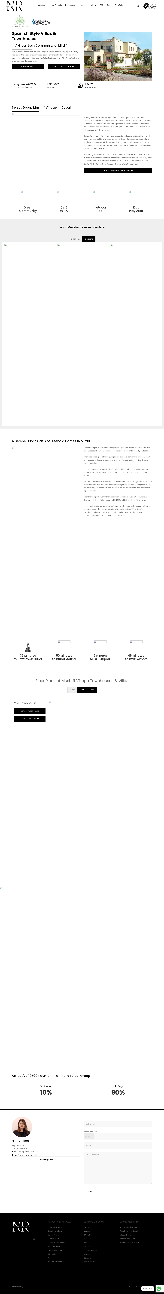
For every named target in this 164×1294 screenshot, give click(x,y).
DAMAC (87, 1235)
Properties (41, 5)
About (93, 5)
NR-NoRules (119, 5)
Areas (83, 5)
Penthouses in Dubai (128, 1239)
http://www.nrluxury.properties (26, 1155)
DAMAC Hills (52, 1254)
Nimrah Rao (20, 1141)
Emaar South (53, 1235)
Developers (70, 5)
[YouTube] (19, 1239)
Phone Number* (90, 1134)
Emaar (86, 1227)
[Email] (34, 1239)
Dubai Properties (90, 1250)
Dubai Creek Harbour (56, 1242)
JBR (49, 1258)
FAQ (101, 5)
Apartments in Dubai (128, 1227)
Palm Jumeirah (54, 1246)
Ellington (87, 1258)
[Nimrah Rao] (22, 1127)
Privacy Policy (17, 1286)
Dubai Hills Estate (55, 1231)
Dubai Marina (53, 1239)
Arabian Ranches (55, 1262)
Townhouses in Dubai (129, 1231)
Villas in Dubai (125, 1235)
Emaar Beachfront (55, 1250)
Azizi (85, 1242)
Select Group (89, 1262)
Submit (91, 1191)
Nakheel (87, 1254)
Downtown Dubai (55, 1227)
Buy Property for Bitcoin (129, 1242)
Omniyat (87, 1246)
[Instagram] (26, 1239)
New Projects (56, 5)
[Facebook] (12, 1239)
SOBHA (86, 1239)
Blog (108, 5)
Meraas (87, 1231)
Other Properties (46, 1159)
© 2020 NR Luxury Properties (140, 1286)
